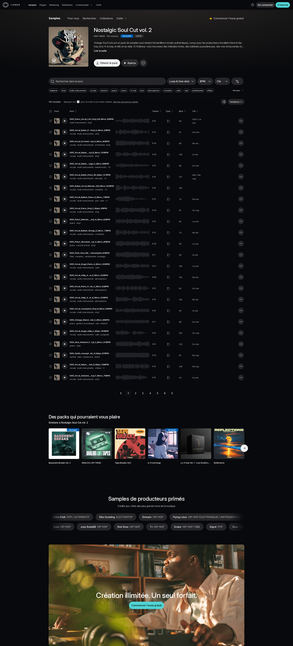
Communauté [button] (82, 5)
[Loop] (168, 121)
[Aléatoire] (224, 102)
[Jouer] (68, 47)
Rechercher (89, 18)
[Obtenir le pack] (73, 443)
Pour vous (73, 18)
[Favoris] (143, 63)
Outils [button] (119, 18)
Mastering (54, 5)
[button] (252, 5)
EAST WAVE (99, 36)
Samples (32, 5)
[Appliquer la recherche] (52, 81)
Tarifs (98, 5)
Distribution (67, 5)
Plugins (43, 5)
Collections (106, 18)
